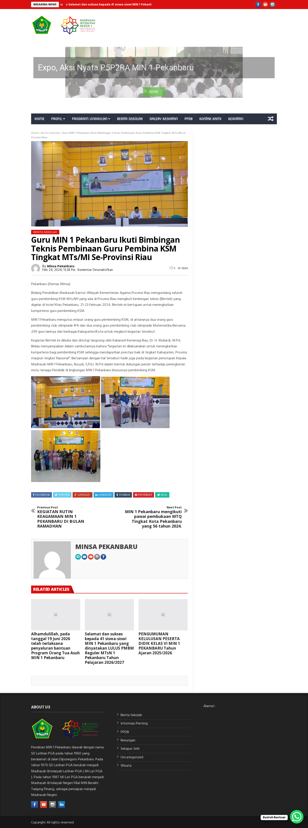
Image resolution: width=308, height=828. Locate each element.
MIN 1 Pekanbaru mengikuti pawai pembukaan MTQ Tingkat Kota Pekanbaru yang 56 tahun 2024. (153, 517)
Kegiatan (235, 119)
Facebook (42, 494)
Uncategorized (132, 757)
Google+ (84, 494)
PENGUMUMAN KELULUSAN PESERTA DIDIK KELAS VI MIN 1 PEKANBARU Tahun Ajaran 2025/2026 (159, 643)
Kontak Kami (210, 119)
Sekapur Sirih (130, 749)
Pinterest (145, 494)
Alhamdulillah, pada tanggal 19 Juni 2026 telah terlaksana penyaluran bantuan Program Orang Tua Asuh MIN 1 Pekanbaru (55, 645)
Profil (56, 119)
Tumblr (124, 494)
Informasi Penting (134, 724)
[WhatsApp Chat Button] (296, 816)
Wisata (126, 766)
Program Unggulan (89, 119)
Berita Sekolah (130, 119)
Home (39, 119)
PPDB (188, 119)
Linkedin (105, 494)
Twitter (64, 494)
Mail (164, 494)
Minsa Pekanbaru (60, 266)
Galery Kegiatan (163, 119)
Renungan (128, 740)
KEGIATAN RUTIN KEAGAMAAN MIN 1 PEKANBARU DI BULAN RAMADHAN (60, 517)
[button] (154, 72)
